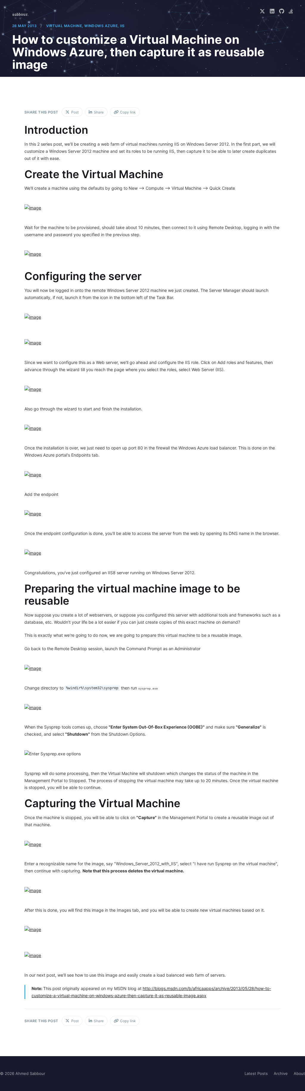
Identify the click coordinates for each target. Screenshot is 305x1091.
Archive (281, 1073)
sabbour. (20, 14)
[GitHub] (281, 11)
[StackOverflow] (291, 11)
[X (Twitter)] (262, 11)
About (299, 1073)
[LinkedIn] (272, 11)
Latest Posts (256, 1073)
